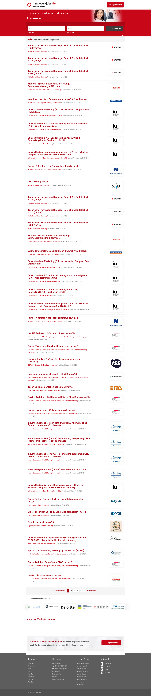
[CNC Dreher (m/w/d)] (116, 186)
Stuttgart (31, 679)
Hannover (31, 676)
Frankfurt (31, 666)
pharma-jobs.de (82, 679)
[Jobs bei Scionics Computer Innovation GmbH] (118, 607)
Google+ (107, 666)
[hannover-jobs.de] (41, 4)
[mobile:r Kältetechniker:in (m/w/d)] (116, 579)
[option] (36, 607)
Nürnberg (31, 682)
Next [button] (128, 607)
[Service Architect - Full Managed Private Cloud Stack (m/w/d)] (116, 399)
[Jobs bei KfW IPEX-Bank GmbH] (102, 607)
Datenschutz (56, 674)
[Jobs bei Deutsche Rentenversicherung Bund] (69, 607)
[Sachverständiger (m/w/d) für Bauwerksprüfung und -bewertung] (116, 363)
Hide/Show (122, 35)
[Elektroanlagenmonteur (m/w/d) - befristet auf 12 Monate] (116, 474)
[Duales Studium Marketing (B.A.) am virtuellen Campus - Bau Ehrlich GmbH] (116, 113)
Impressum (56, 671)
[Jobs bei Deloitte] (52, 607)
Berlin (30, 671)
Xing (106, 670)
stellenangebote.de (83, 663)
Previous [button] (25, 607)
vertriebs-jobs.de (82, 666)
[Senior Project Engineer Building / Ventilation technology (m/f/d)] (116, 501)
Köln (29, 668)
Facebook (108, 663)
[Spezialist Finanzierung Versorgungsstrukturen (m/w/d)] (116, 553)
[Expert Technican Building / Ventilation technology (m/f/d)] (116, 513)
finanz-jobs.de (81, 674)
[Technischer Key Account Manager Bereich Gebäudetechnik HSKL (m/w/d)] (116, 72)
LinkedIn (107, 673)
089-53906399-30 (61, 666)
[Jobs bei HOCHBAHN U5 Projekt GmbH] (85, 607)
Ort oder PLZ (71, 33)
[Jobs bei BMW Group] (36, 607)
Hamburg (31, 674)
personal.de (80, 682)
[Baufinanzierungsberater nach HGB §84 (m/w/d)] (116, 376)
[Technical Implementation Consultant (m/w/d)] (116, 388)
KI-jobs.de (80, 684)
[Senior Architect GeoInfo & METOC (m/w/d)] (116, 564)
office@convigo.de (61, 668)
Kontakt (54, 676)
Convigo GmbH (57, 663)
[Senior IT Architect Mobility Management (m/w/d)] (116, 348)
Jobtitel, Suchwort (34, 33)
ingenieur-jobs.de (82, 671)
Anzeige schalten (115, 5)
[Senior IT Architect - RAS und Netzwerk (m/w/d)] (116, 412)
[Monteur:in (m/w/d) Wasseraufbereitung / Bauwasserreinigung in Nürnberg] (116, 88)
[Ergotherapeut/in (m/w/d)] (116, 526)
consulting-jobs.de (82, 676)
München (31, 663)
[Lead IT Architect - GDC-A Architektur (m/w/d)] (116, 335)
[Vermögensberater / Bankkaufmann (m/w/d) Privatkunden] (116, 101)
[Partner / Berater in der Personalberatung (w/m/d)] (116, 170)
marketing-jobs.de (82, 668)
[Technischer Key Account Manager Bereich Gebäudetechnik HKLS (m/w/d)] (116, 47)
